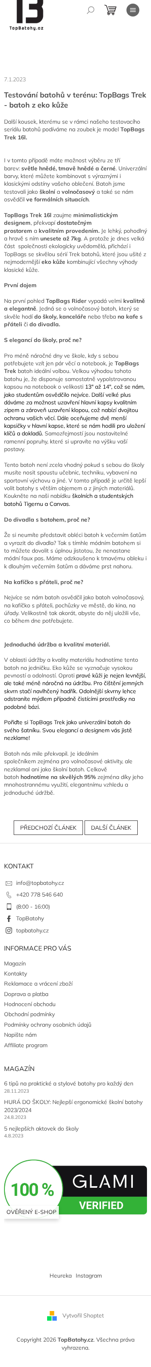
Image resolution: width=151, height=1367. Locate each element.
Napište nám (20, 1034)
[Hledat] (91, 10)
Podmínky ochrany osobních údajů (47, 1024)
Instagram (89, 1275)
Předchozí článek (48, 827)
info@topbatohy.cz (40, 882)
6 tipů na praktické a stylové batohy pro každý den (68, 1083)
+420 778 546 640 (39, 894)
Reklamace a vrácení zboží (38, 983)
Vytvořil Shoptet (83, 1315)
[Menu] (133, 10)
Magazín (15, 963)
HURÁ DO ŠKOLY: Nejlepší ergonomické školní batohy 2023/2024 (73, 1105)
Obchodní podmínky (29, 1014)
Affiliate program (26, 1045)
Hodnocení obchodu (30, 1004)
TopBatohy (30, 918)
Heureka (61, 1275)
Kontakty (15, 973)
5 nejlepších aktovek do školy (41, 1128)
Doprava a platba (26, 994)
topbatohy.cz (32, 930)
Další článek (111, 827)
